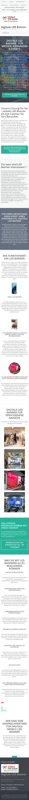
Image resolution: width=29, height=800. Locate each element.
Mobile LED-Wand (14, 5)
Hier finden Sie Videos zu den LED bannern (14, 95)
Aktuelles (11, 1)
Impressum (23, 5)
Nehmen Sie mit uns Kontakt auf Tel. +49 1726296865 (14, 544)
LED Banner (4, 1)
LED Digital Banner (20, 1)
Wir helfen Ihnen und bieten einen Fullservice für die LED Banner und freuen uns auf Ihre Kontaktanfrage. (14, 149)
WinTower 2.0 (4, 5)
